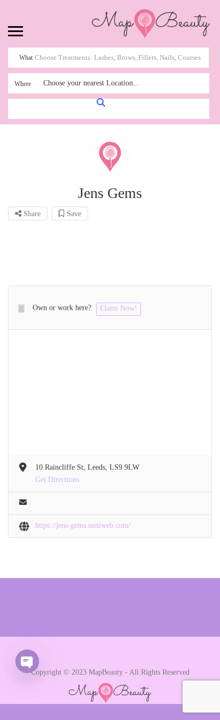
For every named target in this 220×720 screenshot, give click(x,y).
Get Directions (57, 480)
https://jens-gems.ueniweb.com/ (82, 525)
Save (73, 214)
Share (31, 214)
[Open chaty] (27, 661)
